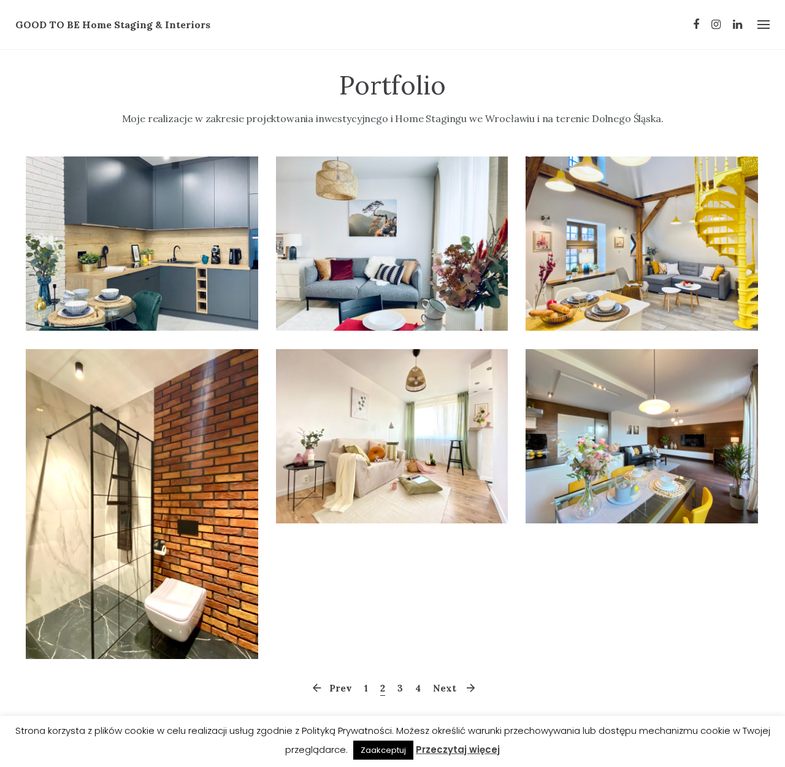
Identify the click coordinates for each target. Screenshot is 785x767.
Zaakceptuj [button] (383, 750)
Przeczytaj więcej (458, 749)
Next (444, 688)
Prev (340, 688)
